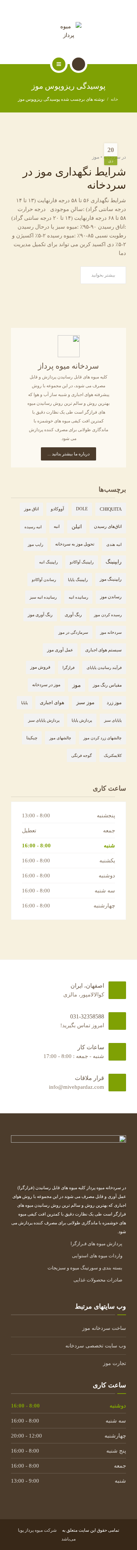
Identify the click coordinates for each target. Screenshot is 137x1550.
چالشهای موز (60, 738)
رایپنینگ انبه (48, 562)
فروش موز (40, 667)
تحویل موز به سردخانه (74, 544)
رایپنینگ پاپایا (78, 579)
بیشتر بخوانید (103, 275)
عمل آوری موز (60, 649)
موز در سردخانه (46, 684)
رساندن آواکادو (44, 579)
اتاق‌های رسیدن (108, 526)
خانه (114, 99)
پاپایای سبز (113, 720)
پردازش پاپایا (82, 720)
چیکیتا (31, 737)
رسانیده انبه (78, 597)
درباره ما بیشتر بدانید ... (68, 453)
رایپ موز (35, 544)
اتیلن (77, 526)
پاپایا (24, 702)
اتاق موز (31, 509)
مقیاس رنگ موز (107, 685)
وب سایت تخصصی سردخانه (95, 1346)
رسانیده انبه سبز (43, 597)
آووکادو (57, 509)
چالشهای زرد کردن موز (102, 738)
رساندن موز (111, 597)
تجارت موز (114, 1363)
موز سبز (85, 702)
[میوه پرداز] (68, 31)
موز (95, 157)
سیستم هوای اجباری (103, 649)
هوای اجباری (52, 702)
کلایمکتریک (113, 755)
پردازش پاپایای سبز (44, 720)
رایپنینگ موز (111, 579)
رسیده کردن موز (108, 615)
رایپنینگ (114, 562)
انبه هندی (114, 544)
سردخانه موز (111, 632)
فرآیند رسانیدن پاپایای (104, 667)
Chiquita (111, 509)
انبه (57, 526)
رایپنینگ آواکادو (82, 562)
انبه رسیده (33, 527)
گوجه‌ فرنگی (81, 755)
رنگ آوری (73, 614)
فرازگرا (68, 667)
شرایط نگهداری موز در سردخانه (74, 178)
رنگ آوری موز (40, 614)
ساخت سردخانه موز (104, 1328)
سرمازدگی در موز (73, 632)
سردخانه (112, 157)
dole (82, 509)
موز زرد (114, 702)
